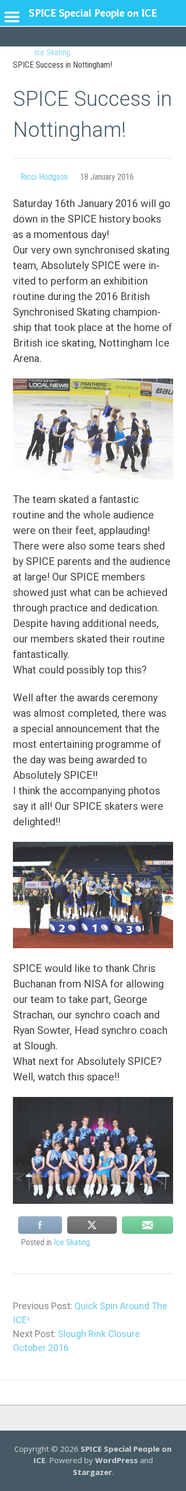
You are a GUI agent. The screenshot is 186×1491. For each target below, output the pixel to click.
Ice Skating (72, 1242)
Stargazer (92, 1472)
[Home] (18, 52)
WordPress (116, 1460)
